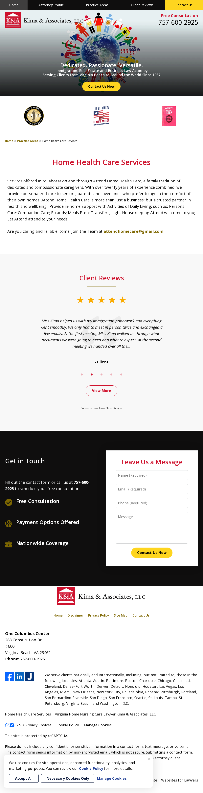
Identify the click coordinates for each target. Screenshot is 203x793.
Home (13, 5)
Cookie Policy (67, 725)
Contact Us (183, 5)
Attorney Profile (51, 5)
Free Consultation (179, 15)
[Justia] (29, 676)
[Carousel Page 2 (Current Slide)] (92, 374)
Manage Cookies (98, 725)
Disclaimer (75, 615)
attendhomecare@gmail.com (133, 231)
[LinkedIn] (19, 676)
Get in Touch (25, 460)
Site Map (120, 615)
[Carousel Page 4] (111, 374)
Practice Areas (97, 5)
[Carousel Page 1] (82, 374)
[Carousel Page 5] (121, 374)
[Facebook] (9, 676)
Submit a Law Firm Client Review (102, 408)
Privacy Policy (98, 615)
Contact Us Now (101, 86)
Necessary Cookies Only (67, 778)
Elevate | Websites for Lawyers (164, 780)
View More (101, 390)
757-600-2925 (178, 22)
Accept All (24, 778)
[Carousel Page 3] (101, 374)
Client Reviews (142, 5)
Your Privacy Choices (34, 725)
